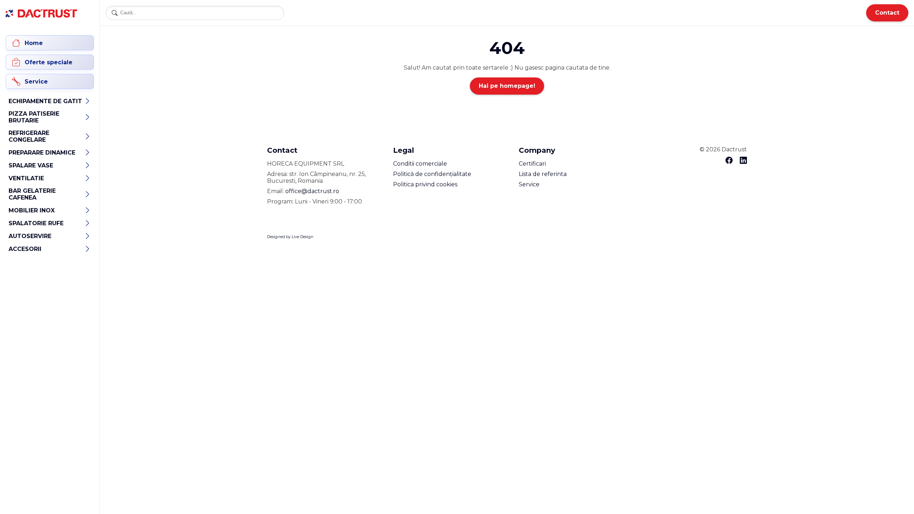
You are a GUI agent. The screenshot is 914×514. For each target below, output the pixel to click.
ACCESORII (25, 249)
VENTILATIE (26, 178)
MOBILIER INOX (32, 210)
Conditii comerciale (420, 163)
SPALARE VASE (31, 165)
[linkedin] (743, 161)
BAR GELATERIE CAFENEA (32, 194)
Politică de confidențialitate (432, 174)
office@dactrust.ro (312, 191)
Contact (887, 12)
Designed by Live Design (290, 236)
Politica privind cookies (425, 184)
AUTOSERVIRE (30, 236)
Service (529, 184)
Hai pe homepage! (507, 85)
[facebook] (729, 161)
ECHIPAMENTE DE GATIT (45, 101)
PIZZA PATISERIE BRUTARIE (34, 117)
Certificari (532, 163)
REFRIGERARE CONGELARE (29, 136)
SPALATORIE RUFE (36, 223)
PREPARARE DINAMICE (42, 152)
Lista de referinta (543, 174)
